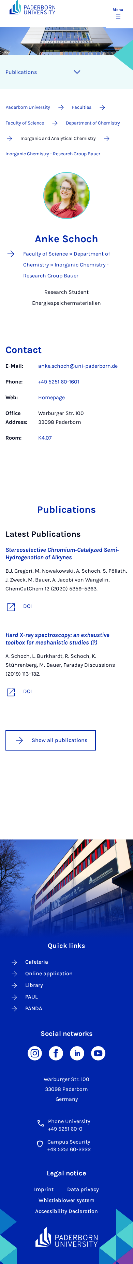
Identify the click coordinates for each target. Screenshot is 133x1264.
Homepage (51, 397)
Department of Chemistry (93, 123)
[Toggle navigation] (77, 72)
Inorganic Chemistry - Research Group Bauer (52, 154)
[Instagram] (35, 1053)
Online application (49, 973)
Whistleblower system (66, 1200)
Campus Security (68, 1141)
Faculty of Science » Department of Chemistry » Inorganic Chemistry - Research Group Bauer (66, 264)
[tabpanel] (66, 405)
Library (34, 985)
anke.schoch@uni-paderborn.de (78, 366)
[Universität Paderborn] (66, 1237)
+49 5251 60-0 (65, 1128)
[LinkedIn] (77, 1053)
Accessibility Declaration (66, 1211)
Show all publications (59, 740)
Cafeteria (36, 962)
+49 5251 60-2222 (69, 1149)
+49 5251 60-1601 (58, 381)
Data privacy (83, 1189)
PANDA (33, 1008)
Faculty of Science (24, 123)
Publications (21, 72)
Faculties (81, 107)
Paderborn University (27, 107)
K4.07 (45, 437)
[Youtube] (98, 1053)
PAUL (31, 996)
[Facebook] (56, 1053)
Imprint (44, 1189)
